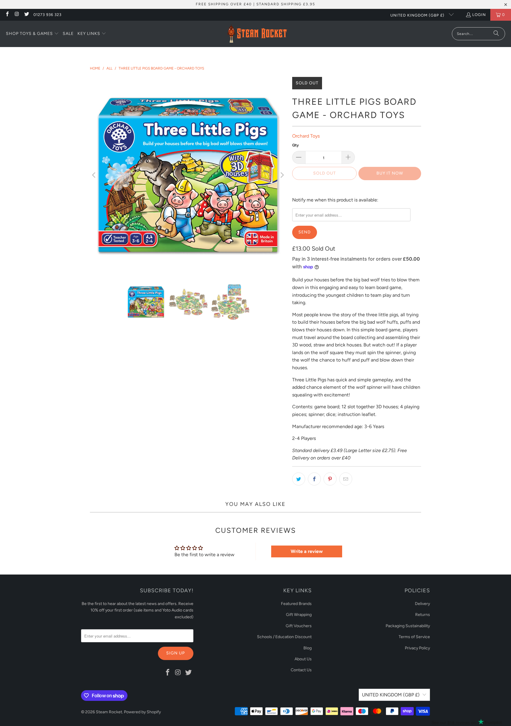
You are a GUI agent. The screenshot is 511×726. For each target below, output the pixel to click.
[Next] (282, 175)
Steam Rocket (109, 711)
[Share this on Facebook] (314, 478)
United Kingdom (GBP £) (418, 15)
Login (479, 14)
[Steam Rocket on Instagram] (16, 14)
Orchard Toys (306, 136)
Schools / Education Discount (284, 636)
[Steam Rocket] (257, 34)
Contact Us (301, 669)
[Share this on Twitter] (298, 478)
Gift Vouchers (299, 625)
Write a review (307, 551)
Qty (295, 145)
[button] (32, 34)
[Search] (496, 33)
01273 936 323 (47, 14)
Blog (307, 648)
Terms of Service (414, 636)
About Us (303, 659)
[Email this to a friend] (345, 478)
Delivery (422, 603)
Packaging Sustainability (408, 625)
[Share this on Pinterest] (330, 478)
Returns (422, 614)
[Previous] (94, 175)
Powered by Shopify (142, 711)
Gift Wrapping (299, 614)
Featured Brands (296, 603)
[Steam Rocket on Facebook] (7, 14)
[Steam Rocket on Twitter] (26, 14)
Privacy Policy (417, 648)
